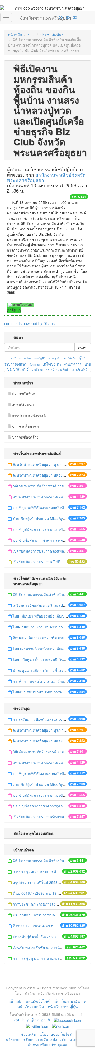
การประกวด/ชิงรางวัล (30, 415)
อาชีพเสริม (70, 358)
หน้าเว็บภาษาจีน (30, 1006)
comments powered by (29, 323)
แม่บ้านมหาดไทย (21, 358)
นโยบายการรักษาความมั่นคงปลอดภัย (36, 1039)
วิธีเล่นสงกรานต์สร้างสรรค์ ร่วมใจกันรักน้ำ (48, 486)
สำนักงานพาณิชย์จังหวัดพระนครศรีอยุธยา (46, 177)
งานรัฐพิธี (39, 358)
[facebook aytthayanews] (67, 1019)
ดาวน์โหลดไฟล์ (22, 305)
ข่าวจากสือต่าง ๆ (25, 426)
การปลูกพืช (54, 358)
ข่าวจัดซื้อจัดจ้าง (25, 437)
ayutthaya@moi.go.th (32, 1019)
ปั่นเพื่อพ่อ (37, 369)
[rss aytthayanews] (60, 1025)
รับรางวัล (34, 364)
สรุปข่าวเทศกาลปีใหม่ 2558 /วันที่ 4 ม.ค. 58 (48, 882)
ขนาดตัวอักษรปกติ (50, 17)
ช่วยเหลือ (28, 1034)
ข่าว (31, 34)
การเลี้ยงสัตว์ (79, 369)
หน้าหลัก (15, 34)
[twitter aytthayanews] (37, 1025)
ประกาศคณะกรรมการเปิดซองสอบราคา (45, 914)
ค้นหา (82, 347)
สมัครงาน (51, 363)
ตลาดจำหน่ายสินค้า (57, 369)
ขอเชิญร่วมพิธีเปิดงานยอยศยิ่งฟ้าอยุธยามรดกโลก (52, 507)
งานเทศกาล (73, 364)
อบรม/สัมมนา (23, 404)
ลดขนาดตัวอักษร (45, 17)
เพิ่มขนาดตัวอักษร (55, 17)
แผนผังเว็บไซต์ (38, 1001)
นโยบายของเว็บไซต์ (56, 1034)
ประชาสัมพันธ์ (52, 34)
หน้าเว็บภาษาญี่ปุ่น (63, 1006)
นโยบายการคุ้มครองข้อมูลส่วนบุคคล (58, 1042)
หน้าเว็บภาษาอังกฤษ (69, 1001)
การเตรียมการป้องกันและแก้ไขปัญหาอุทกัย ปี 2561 (53, 719)
